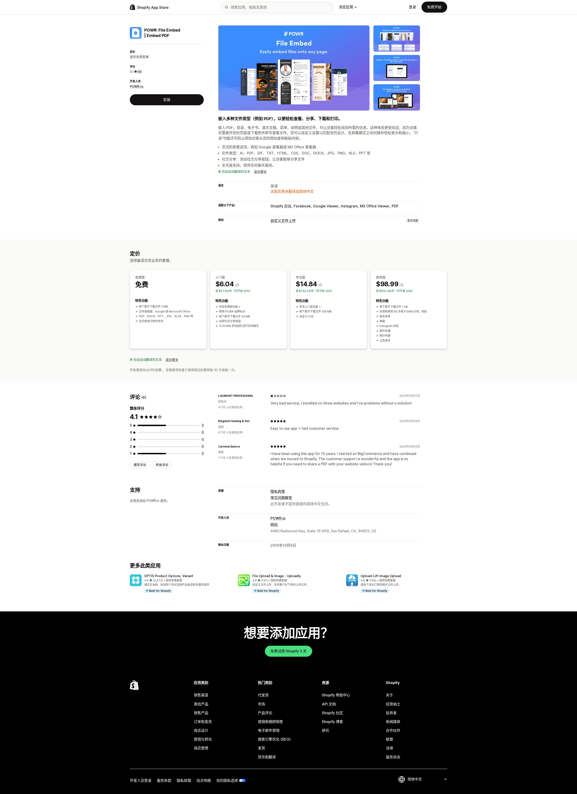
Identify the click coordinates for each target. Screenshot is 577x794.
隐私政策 (277, 491)
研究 (325, 730)
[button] (180, 583)
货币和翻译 (267, 757)
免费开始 (434, 7)
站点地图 (204, 780)
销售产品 (201, 713)
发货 (261, 748)
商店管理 (201, 748)
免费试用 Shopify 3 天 (288, 651)
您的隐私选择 (227, 780)
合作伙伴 (393, 730)
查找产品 (201, 704)
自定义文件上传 (283, 220)
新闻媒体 (393, 721)
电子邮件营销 (268, 730)
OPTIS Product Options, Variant (168, 576)
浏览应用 (346, 7)
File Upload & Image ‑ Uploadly (276, 576)
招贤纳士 (393, 704)
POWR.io (136, 86)
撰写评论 (140, 465)
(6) (139, 71)
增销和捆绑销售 (270, 721)
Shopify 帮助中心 (336, 695)
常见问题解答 (281, 498)
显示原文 (260, 172)
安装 (166, 99)
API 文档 (329, 704)
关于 (389, 695)
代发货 (263, 695)
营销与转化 (203, 739)
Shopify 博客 (332, 721)
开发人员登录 (140, 780)
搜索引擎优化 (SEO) (274, 739)
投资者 (391, 713)
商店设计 (201, 730)
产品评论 (265, 713)
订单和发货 (203, 721)
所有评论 (162, 465)
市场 (261, 704)
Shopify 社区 (332, 713)
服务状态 (393, 757)
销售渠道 (201, 695)
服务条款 (164, 780)
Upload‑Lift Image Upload (381, 576)
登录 (412, 7)
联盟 (389, 739)
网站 (274, 524)
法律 (389, 748)
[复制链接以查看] (256, 396)
